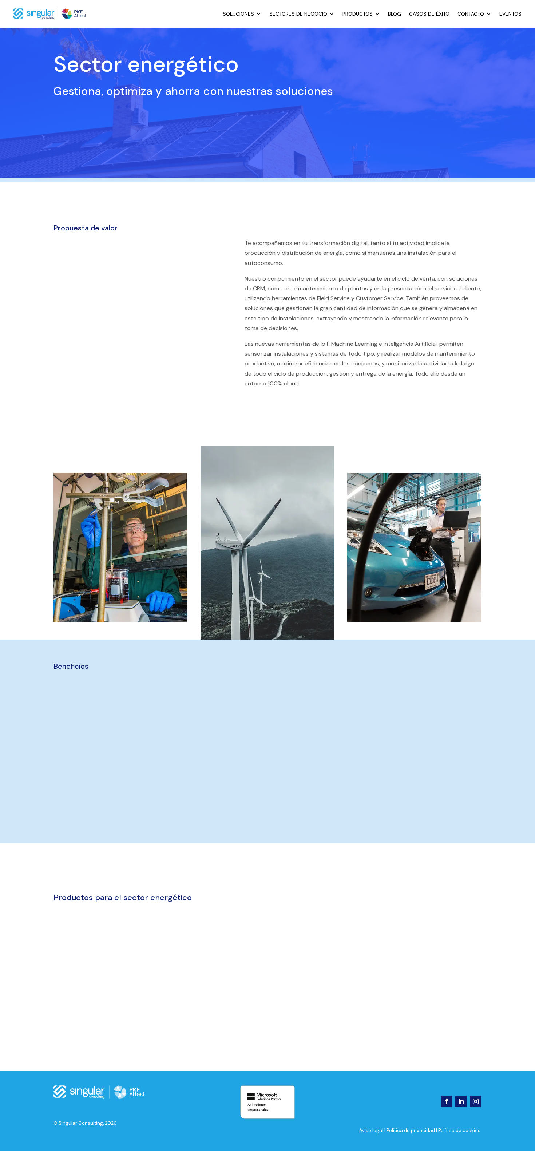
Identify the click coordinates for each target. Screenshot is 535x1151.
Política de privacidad (411, 1130)
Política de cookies (459, 1130)
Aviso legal (371, 1130)
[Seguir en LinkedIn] (461, 1101)
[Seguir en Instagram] (476, 1101)
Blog (394, 14)
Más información (154, 991)
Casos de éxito (429, 14)
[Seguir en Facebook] (446, 1101)
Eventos (510, 14)
